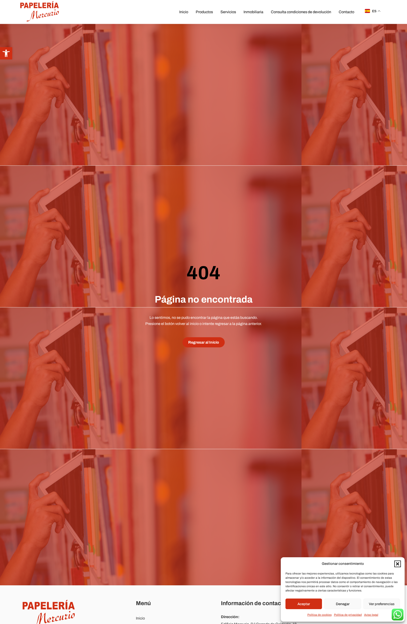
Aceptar (303, 604)
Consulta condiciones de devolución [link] (301, 12)
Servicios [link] (228, 12)
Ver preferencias (382, 604)
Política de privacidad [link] (348, 614)
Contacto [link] (346, 12)
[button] (397, 564)
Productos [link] (204, 12)
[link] (6, 53)
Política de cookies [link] (319, 614)
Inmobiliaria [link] (253, 12)
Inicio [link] (183, 12)
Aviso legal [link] (371, 614)
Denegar (343, 604)
